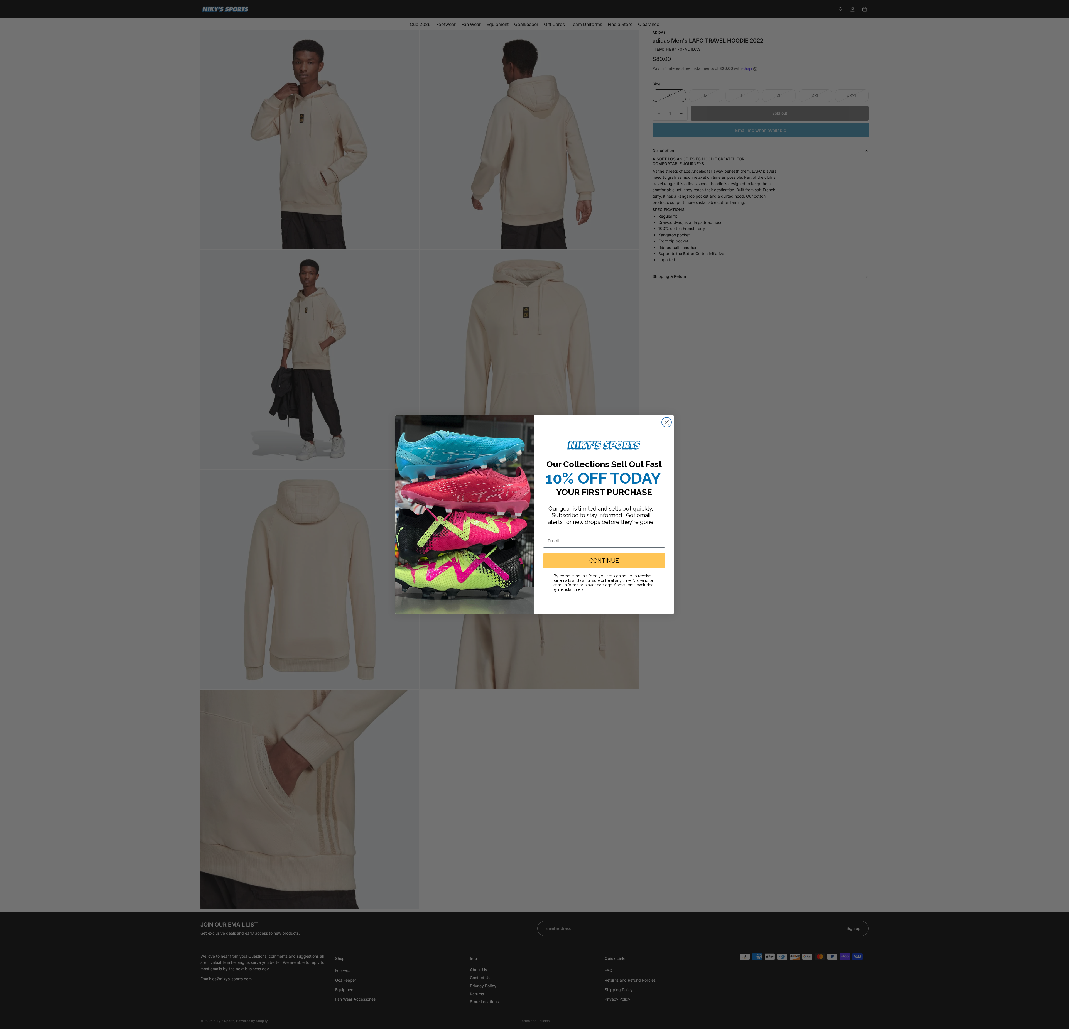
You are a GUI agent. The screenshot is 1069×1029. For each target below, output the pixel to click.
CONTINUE (604, 560)
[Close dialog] (666, 422)
